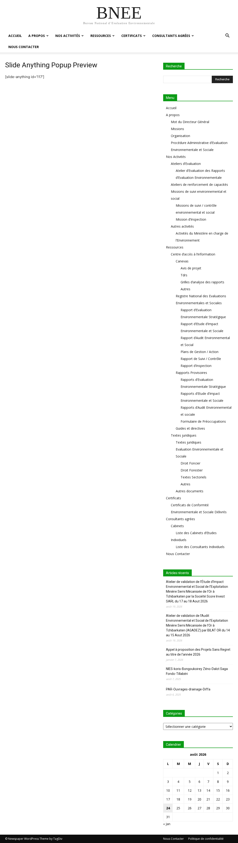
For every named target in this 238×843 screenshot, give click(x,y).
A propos (36, 35)
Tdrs (184, 275)
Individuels (178, 540)
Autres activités (182, 226)
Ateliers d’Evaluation (186, 163)
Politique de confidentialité (206, 839)
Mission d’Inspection (191, 219)
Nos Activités (67, 35)
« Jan (166, 824)
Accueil (15, 35)
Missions (177, 129)
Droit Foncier (190, 463)
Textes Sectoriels (193, 477)
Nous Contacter (23, 47)
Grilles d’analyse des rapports (202, 282)
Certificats (131, 35)
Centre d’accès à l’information (193, 254)
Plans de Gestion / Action (199, 352)
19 (190, 799)
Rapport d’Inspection (196, 365)
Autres (185, 289)
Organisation (180, 136)
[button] (227, 36)
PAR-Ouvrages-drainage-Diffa (188, 689)
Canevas (182, 261)
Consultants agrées (171, 35)
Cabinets (177, 526)
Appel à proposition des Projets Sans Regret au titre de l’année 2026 (198, 652)
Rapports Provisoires (191, 372)
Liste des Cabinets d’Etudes (196, 533)
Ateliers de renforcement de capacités (199, 184)
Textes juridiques (183, 435)
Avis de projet (191, 268)
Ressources (100, 35)
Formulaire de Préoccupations (203, 421)
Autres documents (189, 491)
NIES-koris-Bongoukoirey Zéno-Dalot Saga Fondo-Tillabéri (197, 671)
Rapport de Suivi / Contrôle (201, 358)
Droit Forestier (192, 470)
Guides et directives (190, 428)
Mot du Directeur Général (190, 122)
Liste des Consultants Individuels (200, 547)
